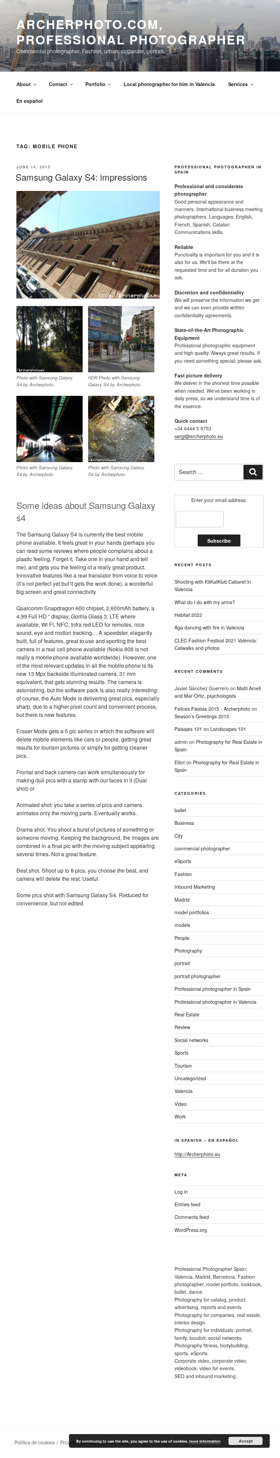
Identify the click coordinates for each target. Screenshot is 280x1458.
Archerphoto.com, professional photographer (131, 31)
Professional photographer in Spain (212, 988)
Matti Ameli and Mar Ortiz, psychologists (217, 692)
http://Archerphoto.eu (197, 1154)
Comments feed (191, 1216)
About (23, 84)
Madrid (182, 899)
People (182, 937)
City (178, 835)
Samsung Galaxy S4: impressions (81, 176)
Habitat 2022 (188, 614)
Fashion (183, 874)
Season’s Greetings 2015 (201, 716)
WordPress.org (190, 1229)
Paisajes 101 (188, 728)
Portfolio (95, 84)
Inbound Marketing (194, 886)
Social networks (191, 1040)
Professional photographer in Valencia (215, 1001)
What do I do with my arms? (204, 602)
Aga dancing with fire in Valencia (209, 627)
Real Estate (186, 1014)
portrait (182, 963)
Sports (181, 1052)
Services (238, 84)
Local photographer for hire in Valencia (169, 84)
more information (205, 1441)
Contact (58, 84)
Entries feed (187, 1204)
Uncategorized (190, 1078)
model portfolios (191, 912)
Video (180, 1103)
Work (180, 1116)
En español (29, 100)
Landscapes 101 (228, 728)
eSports (182, 861)
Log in (181, 1191)
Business (184, 822)
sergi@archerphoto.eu (198, 436)
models (182, 924)
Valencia (183, 1090)
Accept (246, 1441)
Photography (188, 950)
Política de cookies (34, 1442)
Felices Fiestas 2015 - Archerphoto (212, 708)
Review (182, 1027)
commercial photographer (202, 848)
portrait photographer (197, 976)
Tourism (183, 1065)
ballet (180, 810)
